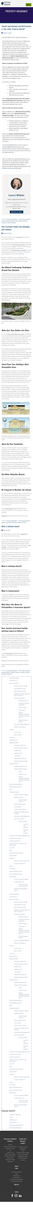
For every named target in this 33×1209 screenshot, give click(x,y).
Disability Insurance (23, 700)
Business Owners (26, 219)
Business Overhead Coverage (21, 794)
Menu (29, 5)
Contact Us (12, 729)
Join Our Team (17, 732)
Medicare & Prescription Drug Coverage (21, 812)
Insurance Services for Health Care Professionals (17, 844)
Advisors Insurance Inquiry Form (21, 861)
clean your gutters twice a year (16, 334)
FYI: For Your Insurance (11, 219)
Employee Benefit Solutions (20, 769)
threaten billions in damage (18, 250)
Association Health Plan (19, 745)
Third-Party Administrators (20, 758)
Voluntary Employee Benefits (23, 720)
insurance (25, 221)
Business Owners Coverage (20, 686)
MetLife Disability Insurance (23, 800)
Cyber (23, 1150)
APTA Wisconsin (13, 680)
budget (23, 670)
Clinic (16, 221)
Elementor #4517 (13, 740)
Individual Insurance (14, 792)
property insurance (11, 222)
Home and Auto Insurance (25, 825)
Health (11, 1117)
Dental (20, 771)
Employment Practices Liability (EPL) (24, 704)
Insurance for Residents (15, 838)
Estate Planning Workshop (15, 784)
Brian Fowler (9, 508)
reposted (18, 237)
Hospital (20, 221)
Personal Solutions (23, 821)
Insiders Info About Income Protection (23, 885)
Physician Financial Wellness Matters (20, 889)
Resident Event (13, 855)
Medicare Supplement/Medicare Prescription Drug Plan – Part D (24, 715)
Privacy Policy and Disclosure (16, 853)
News (10, 850)
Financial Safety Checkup (20, 691)
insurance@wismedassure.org (11, 147)
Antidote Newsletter (14, 678)
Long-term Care (10, 1152)
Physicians (4, 222)
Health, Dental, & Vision (19, 804)
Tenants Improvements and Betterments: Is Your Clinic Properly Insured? (16, 27)
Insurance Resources (19, 882)
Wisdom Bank (12, 876)
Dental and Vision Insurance (20, 748)
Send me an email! (16, 212)
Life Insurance (22, 710)
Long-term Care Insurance (20, 809)
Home (10, 789)
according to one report (18, 244)
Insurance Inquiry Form (14, 841)
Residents (11, 858)
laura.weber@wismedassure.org (15, 206)
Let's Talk (11, 847)
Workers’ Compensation (19, 727)
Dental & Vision (13, 1122)
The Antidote (12, 868)
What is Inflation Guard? (11, 526)
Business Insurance (14, 683)
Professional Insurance (19, 698)
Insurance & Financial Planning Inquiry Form (19, 835)
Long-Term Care (22, 774)
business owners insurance (8, 221)
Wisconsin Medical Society (15, 871)
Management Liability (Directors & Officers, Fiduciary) (22, 694)
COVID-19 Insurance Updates (21, 879)
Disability (10, 1144)
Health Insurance (23, 707)
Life (10, 1150)
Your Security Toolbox (19, 819)
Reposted (4, 516)
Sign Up (11, 866)
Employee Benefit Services (20, 766)
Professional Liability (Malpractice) (22, 724)
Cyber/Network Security (19, 688)
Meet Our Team (18, 735)
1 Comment (9, 674)
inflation (12, 672)
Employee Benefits (13, 742)
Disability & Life (17, 750)
